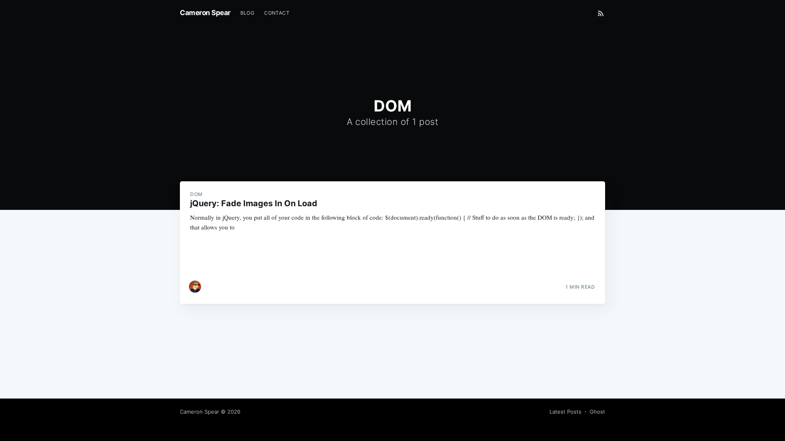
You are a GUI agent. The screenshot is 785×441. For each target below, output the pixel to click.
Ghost (597, 411)
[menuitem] (248, 13)
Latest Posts (565, 411)
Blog (247, 13)
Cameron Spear (205, 13)
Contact (276, 13)
